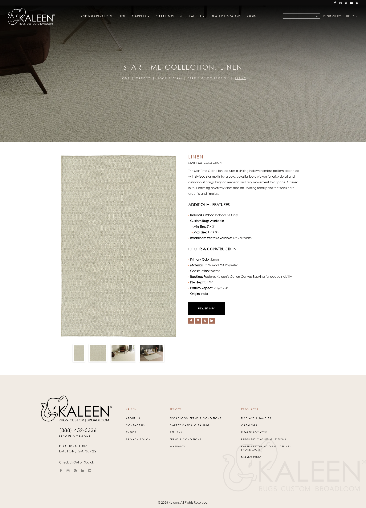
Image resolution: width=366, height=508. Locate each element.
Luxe (122, 16)
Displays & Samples (256, 418)
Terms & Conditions (185, 439)
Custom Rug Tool (97, 16)
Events (131, 432)
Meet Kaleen (190, 16)
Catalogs (165, 16)
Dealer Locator (225, 16)
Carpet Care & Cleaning (189, 425)
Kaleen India (251, 456)
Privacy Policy (138, 439)
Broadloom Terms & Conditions (195, 418)
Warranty (178, 446)
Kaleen (174, 502)
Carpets (139, 16)
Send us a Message (74, 435)
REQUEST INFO (206, 308)
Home (125, 78)
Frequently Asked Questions (263, 439)
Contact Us (135, 425)
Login (251, 16)
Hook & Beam (169, 78)
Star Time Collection (208, 78)
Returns (176, 432)
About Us (133, 418)
